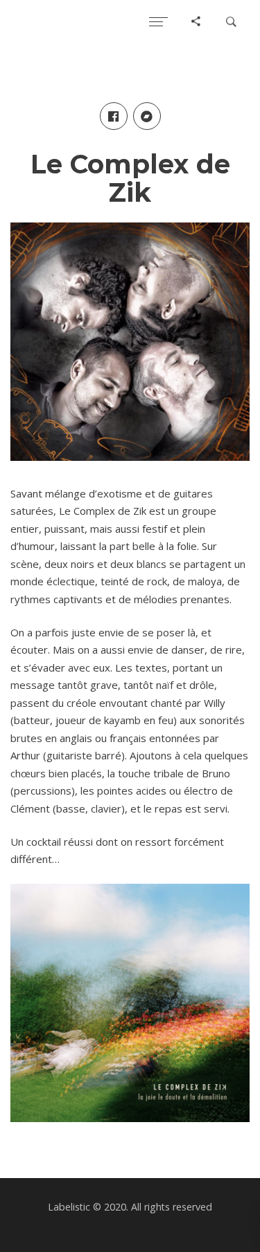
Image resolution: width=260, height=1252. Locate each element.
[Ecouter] (130, 1003)
